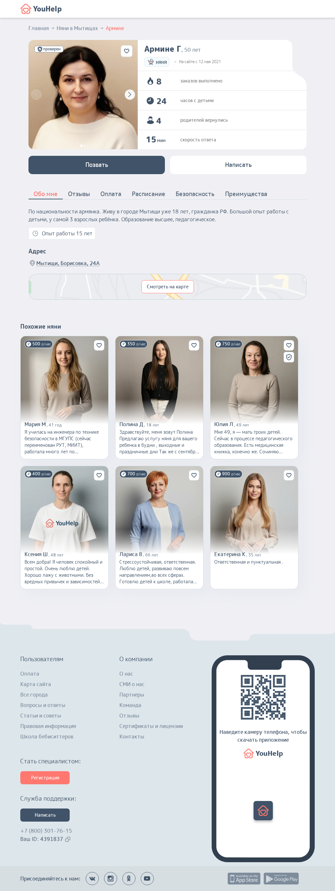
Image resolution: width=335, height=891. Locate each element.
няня (161, 61)
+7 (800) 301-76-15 (46, 830)
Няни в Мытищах (77, 28)
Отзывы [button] (79, 194)
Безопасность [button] (195, 194)
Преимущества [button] (246, 194)
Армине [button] (115, 28)
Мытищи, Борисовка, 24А (67, 263)
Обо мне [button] (46, 194)
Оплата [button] (110, 194)
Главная (38, 28)
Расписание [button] (148, 194)
